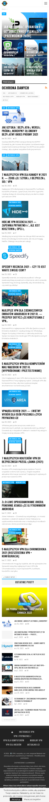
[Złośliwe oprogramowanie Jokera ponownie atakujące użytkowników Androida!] (15, 489)
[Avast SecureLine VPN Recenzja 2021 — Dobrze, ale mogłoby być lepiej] (35, 49)
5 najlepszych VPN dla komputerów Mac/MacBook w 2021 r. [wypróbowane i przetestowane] (23, 367)
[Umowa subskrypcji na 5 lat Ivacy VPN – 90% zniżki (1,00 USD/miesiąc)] (7, 668)
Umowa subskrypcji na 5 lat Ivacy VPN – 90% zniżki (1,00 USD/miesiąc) (29, 666)
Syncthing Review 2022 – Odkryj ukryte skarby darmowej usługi (29, 644)
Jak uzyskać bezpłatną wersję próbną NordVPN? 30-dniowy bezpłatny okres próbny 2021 (21, 130)
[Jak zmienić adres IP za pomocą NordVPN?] (7, 624)
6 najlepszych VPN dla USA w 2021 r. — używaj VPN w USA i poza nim (35, 74)
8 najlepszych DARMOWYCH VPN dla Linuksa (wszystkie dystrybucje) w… (28, 677)
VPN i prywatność (23, 736)
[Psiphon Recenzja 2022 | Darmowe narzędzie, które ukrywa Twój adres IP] (7, 690)
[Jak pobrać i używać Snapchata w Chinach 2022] (24, 602)
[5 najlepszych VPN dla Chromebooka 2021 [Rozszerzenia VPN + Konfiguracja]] (15, 536)
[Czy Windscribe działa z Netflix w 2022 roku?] (7, 657)
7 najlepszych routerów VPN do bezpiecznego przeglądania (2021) (22, 460)
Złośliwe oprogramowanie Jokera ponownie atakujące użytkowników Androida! (24, 505)
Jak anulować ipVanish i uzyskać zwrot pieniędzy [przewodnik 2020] (22, 31)
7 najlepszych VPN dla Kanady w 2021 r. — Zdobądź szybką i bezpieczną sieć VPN (24, 178)
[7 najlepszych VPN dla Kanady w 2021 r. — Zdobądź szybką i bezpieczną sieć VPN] (15, 162)
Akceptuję (16, 799)
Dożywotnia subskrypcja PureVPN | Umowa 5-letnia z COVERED (12, 56)
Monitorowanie (33, 96)
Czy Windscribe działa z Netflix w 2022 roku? (29, 655)
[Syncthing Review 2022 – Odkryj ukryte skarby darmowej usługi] (7, 646)
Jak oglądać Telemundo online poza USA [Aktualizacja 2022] (30, 710)
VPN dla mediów (13, 744)
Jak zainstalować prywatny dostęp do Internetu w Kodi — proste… (29, 633)
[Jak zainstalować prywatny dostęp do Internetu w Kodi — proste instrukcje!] (7, 635)
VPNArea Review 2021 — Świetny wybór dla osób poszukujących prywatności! (22, 414)
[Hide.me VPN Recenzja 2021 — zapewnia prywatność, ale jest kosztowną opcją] (15, 209)
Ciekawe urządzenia (27, 93)
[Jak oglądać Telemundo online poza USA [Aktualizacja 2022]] (7, 713)
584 (4, 14)
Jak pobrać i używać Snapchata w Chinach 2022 (24, 610)
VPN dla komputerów (13, 740)
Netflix (5, 100)
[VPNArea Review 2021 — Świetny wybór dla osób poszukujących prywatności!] (15, 398)
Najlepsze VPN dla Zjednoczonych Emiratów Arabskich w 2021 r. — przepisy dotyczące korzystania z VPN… (23, 315)
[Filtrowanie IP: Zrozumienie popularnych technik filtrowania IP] (7, 701)
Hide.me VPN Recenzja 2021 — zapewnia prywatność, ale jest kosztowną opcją (21, 225)
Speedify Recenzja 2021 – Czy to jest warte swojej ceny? (24, 268)
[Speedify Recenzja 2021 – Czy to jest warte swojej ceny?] (15, 254)
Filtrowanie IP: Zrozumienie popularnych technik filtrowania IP (30, 699)
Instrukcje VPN (8, 96)
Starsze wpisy (9, 577)
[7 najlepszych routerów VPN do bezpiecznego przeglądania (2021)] (15, 445)
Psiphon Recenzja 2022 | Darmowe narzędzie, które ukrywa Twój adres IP (29, 688)
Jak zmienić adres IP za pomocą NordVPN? (30, 621)
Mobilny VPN (20, 96)
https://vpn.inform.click (34, 766)
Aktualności (12, 93)
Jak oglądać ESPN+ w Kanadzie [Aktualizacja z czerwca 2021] (13, 74)
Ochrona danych (15, 206)
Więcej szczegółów (32, 799)
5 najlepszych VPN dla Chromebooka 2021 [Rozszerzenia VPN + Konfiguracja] (24, 552)
